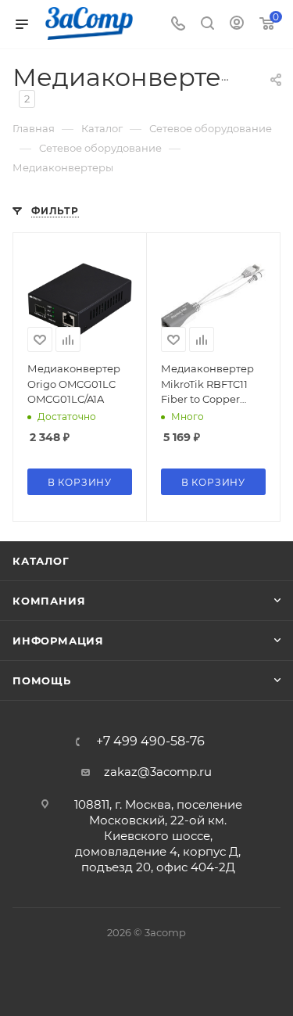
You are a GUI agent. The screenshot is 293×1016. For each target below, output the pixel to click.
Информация (58, 640)
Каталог (41, 561)
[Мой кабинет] (237, 24)
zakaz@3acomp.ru (158, 771)
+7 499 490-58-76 (150, 741)
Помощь (42, 680)
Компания (49, 600)
